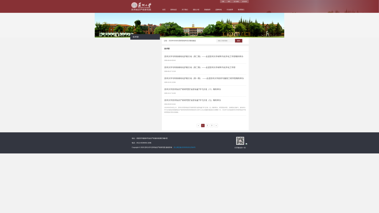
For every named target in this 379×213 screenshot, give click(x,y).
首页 (164, 9)
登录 (229, 1)
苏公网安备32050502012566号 (185, 147)
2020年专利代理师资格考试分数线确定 (182, 41)
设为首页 (244, 1)
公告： (166, 41)
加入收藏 (236, 1)
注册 (223, 1)
